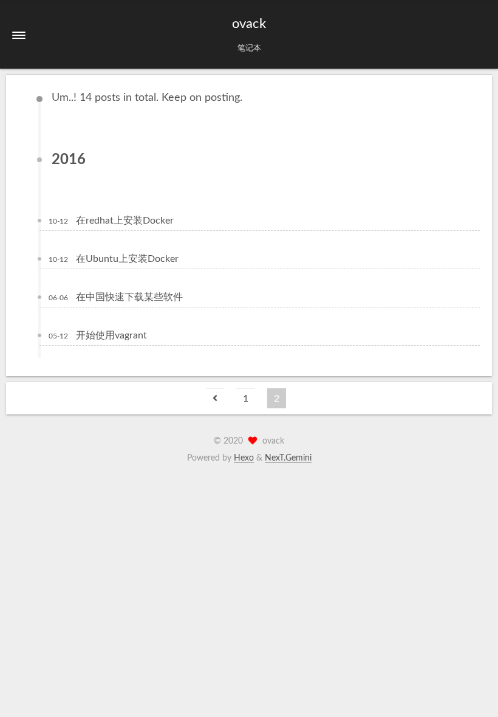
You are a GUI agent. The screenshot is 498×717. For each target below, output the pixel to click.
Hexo (244, 458)
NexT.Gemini (288, 458)
